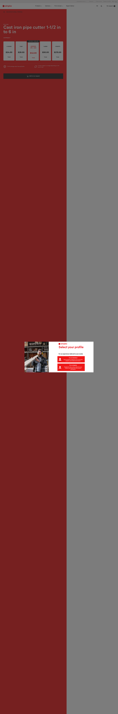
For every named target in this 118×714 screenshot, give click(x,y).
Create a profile (107, 1)
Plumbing (20, 12)
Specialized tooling (11, 12)
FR (97, 6)
